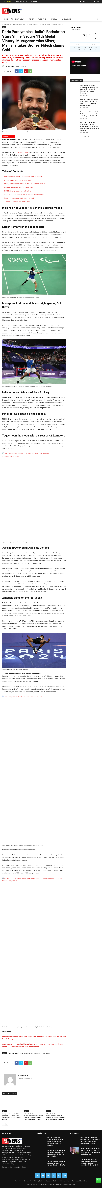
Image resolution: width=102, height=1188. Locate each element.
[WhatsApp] (94, 1)
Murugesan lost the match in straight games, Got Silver (24, 184)
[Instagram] (84, 1)
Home (4, 24)
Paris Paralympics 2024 (26, 1053)
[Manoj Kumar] (3, 66)
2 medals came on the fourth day (16, 202)
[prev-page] (3, 1124)
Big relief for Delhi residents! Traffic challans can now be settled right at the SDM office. (90, 114)
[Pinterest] (26, 71)
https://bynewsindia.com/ (25, 1078)
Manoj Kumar (10, 66)
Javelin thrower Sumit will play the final (19, 198)
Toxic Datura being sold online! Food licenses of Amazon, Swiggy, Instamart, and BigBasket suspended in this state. (89, 126)
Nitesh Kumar (23, 152)
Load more (84, 136)
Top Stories (46, 1053)
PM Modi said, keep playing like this (17, 191)
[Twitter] (91, 1)
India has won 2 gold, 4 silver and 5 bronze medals (23, 177)
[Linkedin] (87, 1)
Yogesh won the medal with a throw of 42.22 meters (24, 194)
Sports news (37, 1053)
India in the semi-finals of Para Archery (18, 187)
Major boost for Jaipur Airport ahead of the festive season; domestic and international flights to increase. (89, 89)
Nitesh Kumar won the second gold (17, 180)
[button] (97, 19)
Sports (9, 24)
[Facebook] (80, 1)
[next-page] (6, 1124)
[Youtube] (98, 1)
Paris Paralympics (13, 1053)
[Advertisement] (62, 10)
